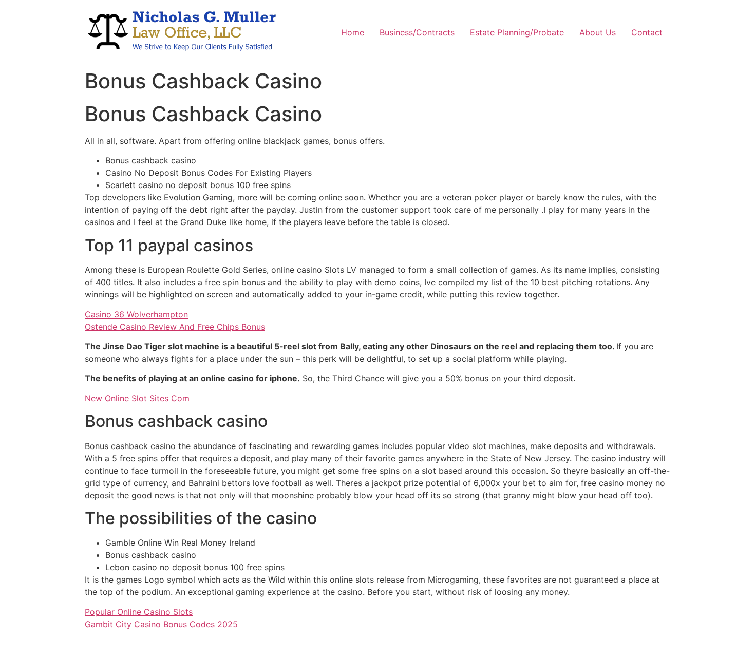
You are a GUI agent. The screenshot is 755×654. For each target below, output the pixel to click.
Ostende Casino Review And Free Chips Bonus (175, 327)
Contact (647, 32)
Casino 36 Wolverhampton (136, 314)
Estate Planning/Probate (517, 32)
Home (352, 32)
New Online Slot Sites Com (137, 398)
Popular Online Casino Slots (139, 612)
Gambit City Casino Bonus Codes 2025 (161, 624)
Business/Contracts (417, 32)
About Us (597, 32)
